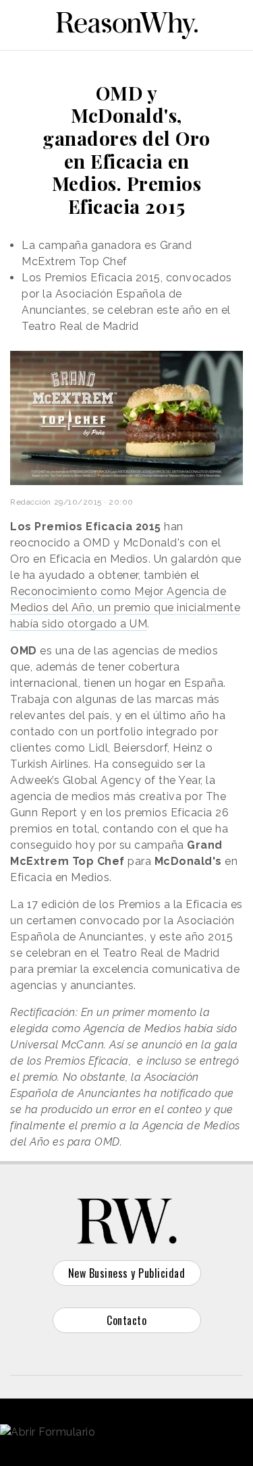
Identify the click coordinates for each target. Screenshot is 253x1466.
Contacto (126, 1320)
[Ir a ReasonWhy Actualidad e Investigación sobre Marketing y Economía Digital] (127, 23)
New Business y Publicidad (127, 1273)
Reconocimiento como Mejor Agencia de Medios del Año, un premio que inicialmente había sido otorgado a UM (125, 607)
